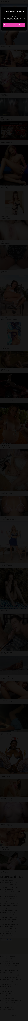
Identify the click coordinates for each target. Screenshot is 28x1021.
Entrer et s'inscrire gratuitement (14, 25)
